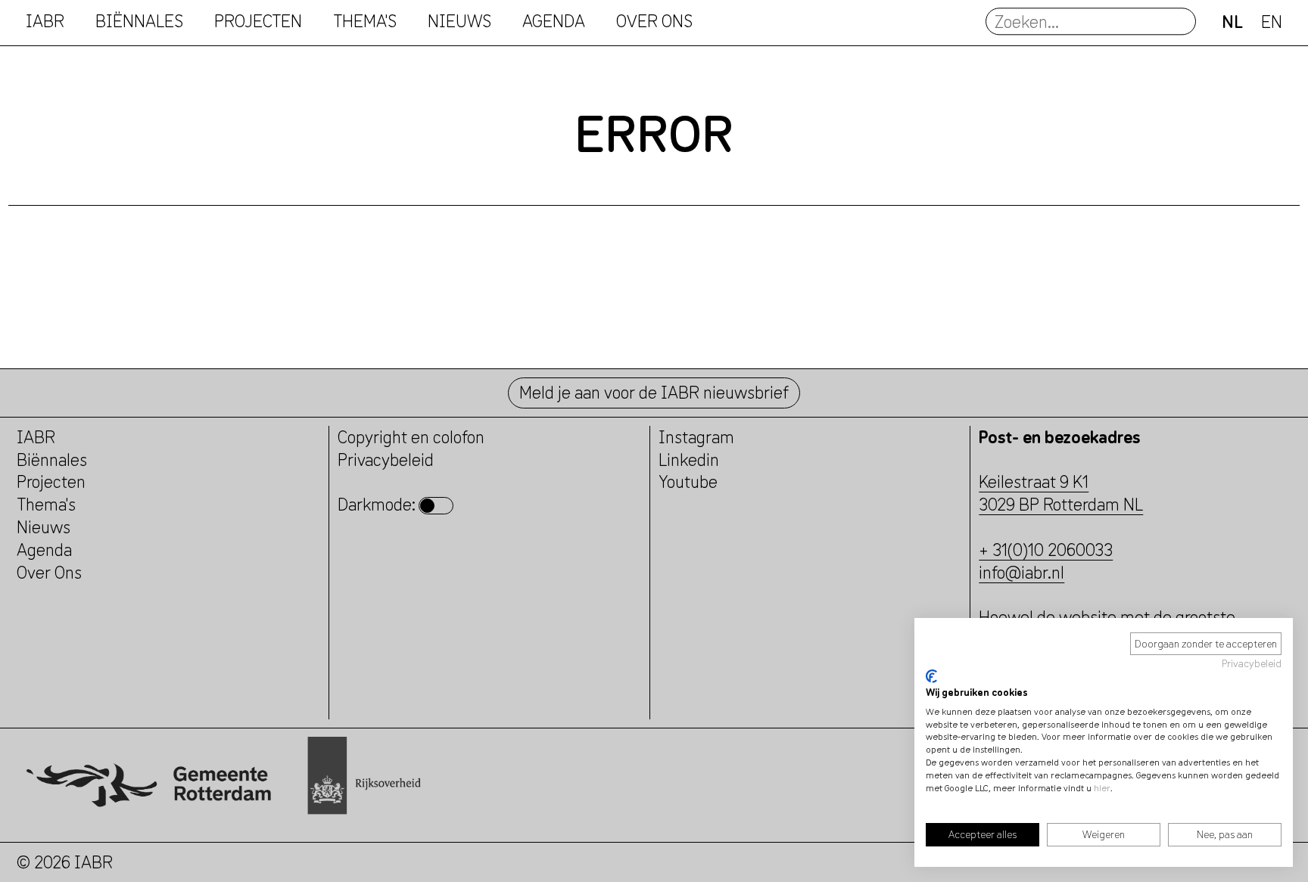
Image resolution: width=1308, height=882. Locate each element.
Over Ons (49, 572)
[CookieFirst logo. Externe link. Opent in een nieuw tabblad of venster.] (931, 676)
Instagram (696, 437)
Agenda (553, 21)
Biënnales (139, 21)
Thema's (46, 504)
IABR (45, 21)
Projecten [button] (258, 21)
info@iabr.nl (1021, 572)
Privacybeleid (1252, 663)
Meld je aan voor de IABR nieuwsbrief (654, 392)
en (1271, 21)
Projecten (51, 481)
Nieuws (459, 21)
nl (1232, 21)
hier (1102, 787)
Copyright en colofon (411, 437)
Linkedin (689, 459)
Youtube (688, 481)
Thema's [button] (365, 21)
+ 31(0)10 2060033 (1046, 549)
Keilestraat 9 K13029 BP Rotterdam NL (1061, 493)
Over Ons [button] (654, 21)
